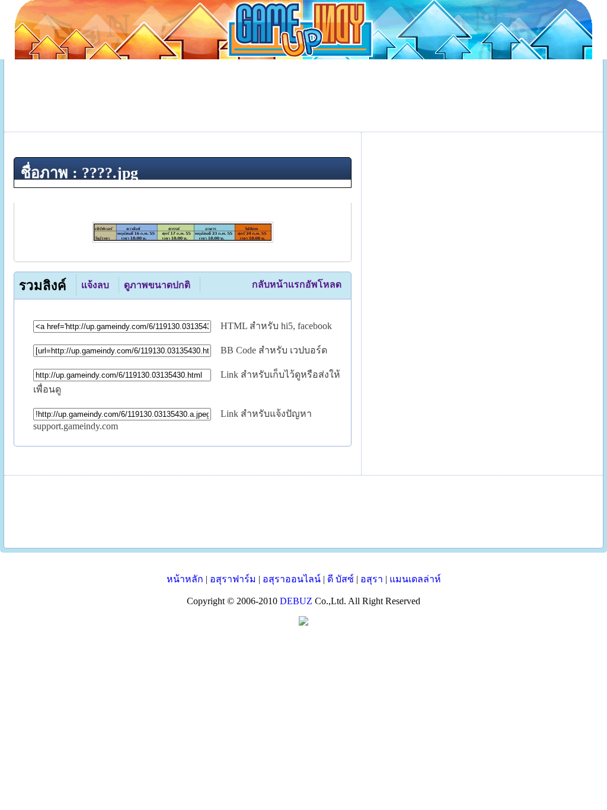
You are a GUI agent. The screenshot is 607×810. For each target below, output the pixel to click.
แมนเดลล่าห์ (415, 579)
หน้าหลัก (185, 579)
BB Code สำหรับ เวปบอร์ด (274, 350)
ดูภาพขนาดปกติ (157, 285)
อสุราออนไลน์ (292, 579)
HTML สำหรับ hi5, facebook (276, 326)
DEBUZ (296, 601)
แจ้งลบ (95, 285)
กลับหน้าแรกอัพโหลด (296, 284)
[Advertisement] (303, 511)
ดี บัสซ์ (340, 579)
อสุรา (371, 579)
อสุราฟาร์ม (233, 579)
